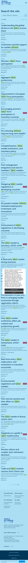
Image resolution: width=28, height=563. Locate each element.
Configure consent (14, 289)
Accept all (14, 292)
